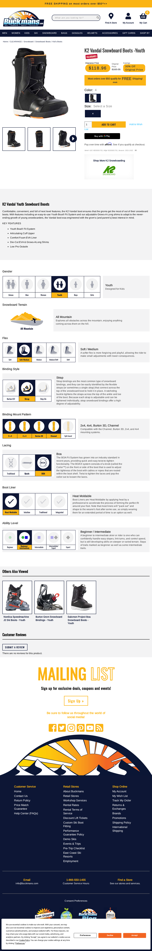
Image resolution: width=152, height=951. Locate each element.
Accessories (110, 33)
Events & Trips (72, 843)
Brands (116, 813)
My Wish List (120, 795)
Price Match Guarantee (21, 806)
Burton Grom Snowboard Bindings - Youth (49, 618)
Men (4, 33)
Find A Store (111, 23)
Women (16, 33)
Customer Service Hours (76, 883)
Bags (64, 33)
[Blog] (99, 728)
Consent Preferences (76, 901)
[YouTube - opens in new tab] (90, 728)
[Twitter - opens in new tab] (62, 728)
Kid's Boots (57, 41)
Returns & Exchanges (119, 806)
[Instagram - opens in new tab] (71, 728)
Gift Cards (128, 33)
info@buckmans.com (27, 883)
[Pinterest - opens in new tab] (81, 728)
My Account (128, 23)
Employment (70, 861)
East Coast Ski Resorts (72, 854)
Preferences (85, 935)
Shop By (145, 33)
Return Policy (22, 800)
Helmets (92, 33)
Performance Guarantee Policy (73, 832)
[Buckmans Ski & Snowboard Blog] (88, 915)
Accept (135, 935)
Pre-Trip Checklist (74, 848)
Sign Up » (76, 700)
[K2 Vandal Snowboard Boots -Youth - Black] (14, 139)
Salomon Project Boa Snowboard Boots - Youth (79, 620)
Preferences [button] (20, 943)
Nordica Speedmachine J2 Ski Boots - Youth (16, 618)
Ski (36, 33)
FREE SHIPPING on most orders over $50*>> (76, 3)
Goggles (77, 33)
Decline (110, 935)
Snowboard (49, 33)
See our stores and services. (125, 883)
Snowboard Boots (43, 41)
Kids (27, 33)
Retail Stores (71, 795)
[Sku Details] (135, 150)
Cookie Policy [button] (24, 940)
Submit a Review (15, 647)
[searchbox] (97, 18)
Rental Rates (71, 805)
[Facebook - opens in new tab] (53, 728)
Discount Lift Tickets (75, 817)
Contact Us (21, 795)
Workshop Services (75, 800)
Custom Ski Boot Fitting (73, 824)
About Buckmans (73, 791)
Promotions (119, 817)
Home (5, 41)
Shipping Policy (121, 822)
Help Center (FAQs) (26, 813)
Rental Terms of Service (72, 811)
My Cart (144, 18)
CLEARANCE (16, 41)
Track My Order (121, 800)
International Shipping (119, 828)
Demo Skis (69, 839)
